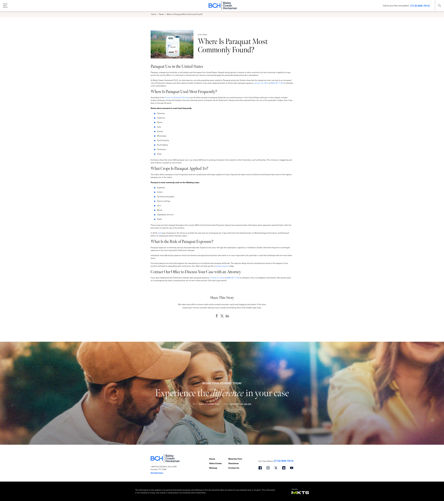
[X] (222, 316)
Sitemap (213, 467)
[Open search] (439, 5)
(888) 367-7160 (277, 83)
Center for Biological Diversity (177, 97)
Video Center (215, 463)
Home (153, 14)
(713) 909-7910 (420, 6)
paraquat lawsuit (222, 266)
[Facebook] (217, 316)
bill (160, 233)
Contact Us (233, 467)
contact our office (261, 83)
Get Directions (157, 472)
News (161, 14)
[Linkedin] (227, 316)
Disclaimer (233, 463)
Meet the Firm (235, 458)
